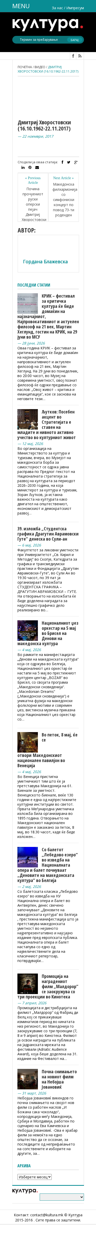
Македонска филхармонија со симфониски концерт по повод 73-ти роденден (63, 199)
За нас (57, 7)
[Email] (37, 167)
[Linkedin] (23, 167)
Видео (40, 67)
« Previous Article (32, 180)
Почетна (25, 67)
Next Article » (63, 178)
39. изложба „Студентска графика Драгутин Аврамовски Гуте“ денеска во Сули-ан (48, 533)
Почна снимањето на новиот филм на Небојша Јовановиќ (59, 1079)
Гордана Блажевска (45, 261)
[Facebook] (62, 162)
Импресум (75, 7)
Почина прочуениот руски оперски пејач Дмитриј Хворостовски (33, 204)
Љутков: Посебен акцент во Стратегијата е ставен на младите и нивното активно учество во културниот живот (46, 424)
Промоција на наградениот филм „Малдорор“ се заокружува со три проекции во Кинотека (47, 986)
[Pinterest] (29, 167)
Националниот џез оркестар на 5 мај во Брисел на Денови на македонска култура (47, 633)
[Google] (76, 162)
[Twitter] (68, 162)
